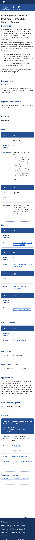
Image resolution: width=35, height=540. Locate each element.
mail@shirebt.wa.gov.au (19, 456)
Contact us (14, 532)
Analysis (22, 532)
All (13, 145)
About (3, 526)
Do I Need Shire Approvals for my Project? (15, 479)
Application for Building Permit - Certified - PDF (22, 244)
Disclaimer (21, 526)
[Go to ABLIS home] (11, 7)
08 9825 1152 (16, 451)
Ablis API (4, 532)
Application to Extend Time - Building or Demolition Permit (22, 310)
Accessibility (6, 529)
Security (22, 529)
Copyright (11, 526)
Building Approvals (19, 340)
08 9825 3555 (16, 446)
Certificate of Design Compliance (19, 287)
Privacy (15, 529)
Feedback (5, 536)
